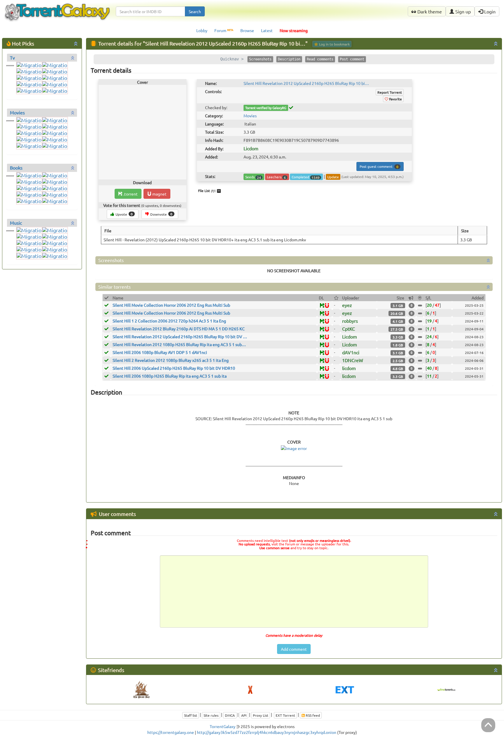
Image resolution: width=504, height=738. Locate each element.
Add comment (294, 649)
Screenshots (260, 59)
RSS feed (312, 715)
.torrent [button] (130, 193)
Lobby (201, 30)
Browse (247, 30)
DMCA (230, 715)
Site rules (211, 715)
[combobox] (150, 11)
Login (489, 11)
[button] (327, 305)
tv (12, 57)
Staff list (190, 715)
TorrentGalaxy (222, 726)
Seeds (253, 177)
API (243, 715)
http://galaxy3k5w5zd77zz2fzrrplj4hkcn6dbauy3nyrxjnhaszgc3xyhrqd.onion (266, 732)
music (16, 223)
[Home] (57, 7)
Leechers (276, 177)
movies (17, 112)
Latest (267, 30)
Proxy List (260, 715)
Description (289, 59)
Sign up (462, 11)
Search (195, 11)
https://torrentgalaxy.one (170, 732)
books (16, 167)
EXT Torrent (285, 715)
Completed (306, 177)
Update (333, 177)
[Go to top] (488, 725)
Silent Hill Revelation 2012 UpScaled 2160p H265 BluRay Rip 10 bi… (306, 83)
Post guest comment (379, 166)
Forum (223, 30)
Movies (250, 115)
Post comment (352, 59)
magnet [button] (159, 193)
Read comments (320, 59)
